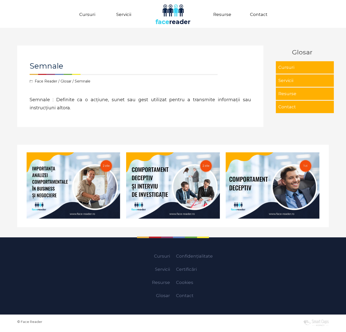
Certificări (186, 269)
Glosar (66, 81)
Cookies (184, 282)
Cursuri (87, 14)
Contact (258, 14)
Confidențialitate (194, 256)
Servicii (123, 14)
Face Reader (46, 81)
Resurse (222, 14)
